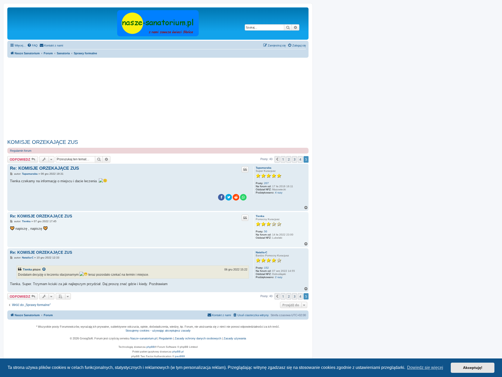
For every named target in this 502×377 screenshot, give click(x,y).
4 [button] (300, 159)
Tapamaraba (263, 167)
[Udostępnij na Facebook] (221, 197)
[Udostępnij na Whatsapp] (243, 197)
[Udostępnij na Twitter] (228, 197)
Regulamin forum (20, 150)
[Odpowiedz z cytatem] (245, 169)
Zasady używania (235, 338)
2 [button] (289, 159)
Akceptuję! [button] (472, 368)
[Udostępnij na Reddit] (236, 197)
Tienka (260, 216)
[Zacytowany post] (44, 269)
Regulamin (165, 338)
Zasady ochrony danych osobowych (198, 338)
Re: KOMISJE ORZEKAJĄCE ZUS (44, 168)
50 (265, 231)
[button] (277, 159)
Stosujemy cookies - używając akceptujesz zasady (158, 330)
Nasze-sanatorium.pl (143, 338)
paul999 (180, 356)
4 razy (278, 192)
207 (266, 183)
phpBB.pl (178, 351)
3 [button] (294, 159)
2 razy (278, 277)
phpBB (150, 346)
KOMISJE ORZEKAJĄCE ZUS (42, 142)
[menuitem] (32, 45)
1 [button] (283, 159)
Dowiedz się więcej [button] (425, 367)
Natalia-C (261, 252)
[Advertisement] (164, 98)
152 (266, 267)
